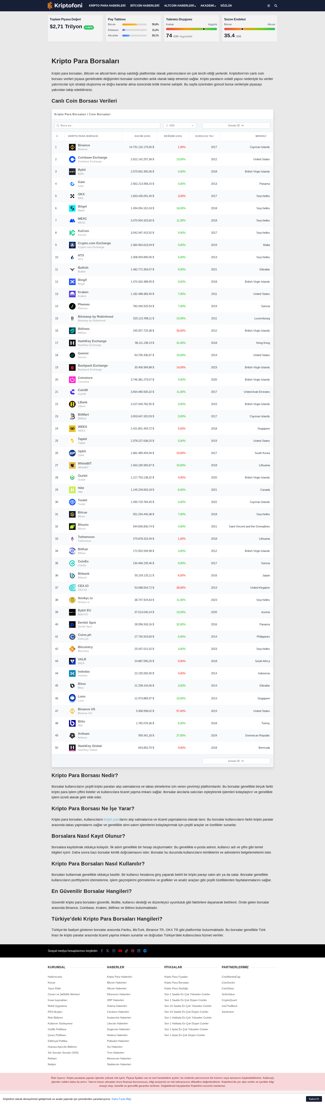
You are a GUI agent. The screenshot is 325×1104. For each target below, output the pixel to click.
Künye (51, 982)
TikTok (303, 151)
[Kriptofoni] (65, 8)
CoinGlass (228, 988)
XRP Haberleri (290, 76)
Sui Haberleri (114, 1046)
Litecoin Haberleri (117, 1023)
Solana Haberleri (292, 68)
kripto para (112, 819)
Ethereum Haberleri (294, 61)
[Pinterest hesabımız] (132, 951)
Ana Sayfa (292, 20)
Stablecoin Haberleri (294, 91)
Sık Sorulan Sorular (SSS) (63, 1052)
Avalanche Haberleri (119, 1017)
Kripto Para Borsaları (176, 982)
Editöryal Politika (57, 1040)
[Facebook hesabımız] (102, 951)
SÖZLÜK (226, 5)
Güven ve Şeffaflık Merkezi (64, 994)
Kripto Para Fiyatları (176, 976)
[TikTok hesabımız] (126, 951)
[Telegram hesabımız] (145, 951)
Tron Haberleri (115, 1052)
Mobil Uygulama (57, 1005)
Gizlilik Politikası (57, 1029)
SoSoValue (228, 994)
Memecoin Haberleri (294, 83)
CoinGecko (228, 982)
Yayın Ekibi (54, 988)
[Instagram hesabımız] (113, 951)
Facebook (302, 109)
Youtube (303, 140)
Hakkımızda (55, 976)
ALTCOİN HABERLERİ (179, 5)
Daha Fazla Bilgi (121, 1098)
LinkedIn (303, 172)
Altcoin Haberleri (292, 53)
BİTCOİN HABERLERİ (144, 5)
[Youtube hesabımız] (120, 951)
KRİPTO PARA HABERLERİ (107, 5)
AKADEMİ (207, 5)
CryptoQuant (229, 1000)
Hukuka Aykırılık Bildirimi (62, 1046)
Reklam (52, 1058)
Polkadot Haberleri (118, 1040)
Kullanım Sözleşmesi (60, 1023)
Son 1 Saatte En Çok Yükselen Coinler (187, 994)
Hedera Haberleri (117, 1035)
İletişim (52, 1064)
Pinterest (303, 161)
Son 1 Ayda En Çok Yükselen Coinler (186, 1029)
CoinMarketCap (231, 976)
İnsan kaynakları (57, 1000)
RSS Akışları (55, 1011)
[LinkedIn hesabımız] (138, 951)
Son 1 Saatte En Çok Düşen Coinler (185, 1000)
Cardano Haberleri (118, 1011)
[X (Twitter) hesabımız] (301, 119)
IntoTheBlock (229, 1005)
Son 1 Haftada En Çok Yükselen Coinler (188, 1017)
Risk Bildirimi (55, 1017)
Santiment (228, 1011)
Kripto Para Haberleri (294, 38)
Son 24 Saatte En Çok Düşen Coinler (186, 1011)
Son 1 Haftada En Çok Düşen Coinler (186, 1023)
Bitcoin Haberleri (292, 46)
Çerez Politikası (57, 1035)
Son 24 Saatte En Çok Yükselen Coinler (188, 1005)
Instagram (303, 130)
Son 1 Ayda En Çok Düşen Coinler (184, 1035)
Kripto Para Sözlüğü (176, 988)
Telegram (303, 183)
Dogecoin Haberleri (118, 1029)
